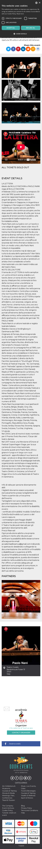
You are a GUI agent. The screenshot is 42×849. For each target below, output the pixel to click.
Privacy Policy (26, 808)
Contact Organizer (21, 732)
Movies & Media (8, 793)
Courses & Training (9, 791)
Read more (20, 14)
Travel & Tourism (8, 800)
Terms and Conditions (29, 810)
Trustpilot (21, 846)
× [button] (39, 3)
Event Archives (8, 808)
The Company (7, 806)
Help (23, 813)
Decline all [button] (30, 28)
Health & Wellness (28, 796)
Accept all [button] (11, 28)
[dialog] (21, 19)
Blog (23, 806)
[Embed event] (33, 49)
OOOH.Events (23, 770)
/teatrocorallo (15, 744)
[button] (21, 33)
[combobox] (36, 3)
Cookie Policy (7, 810)
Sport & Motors (27, 798)
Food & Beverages (28, 791)
